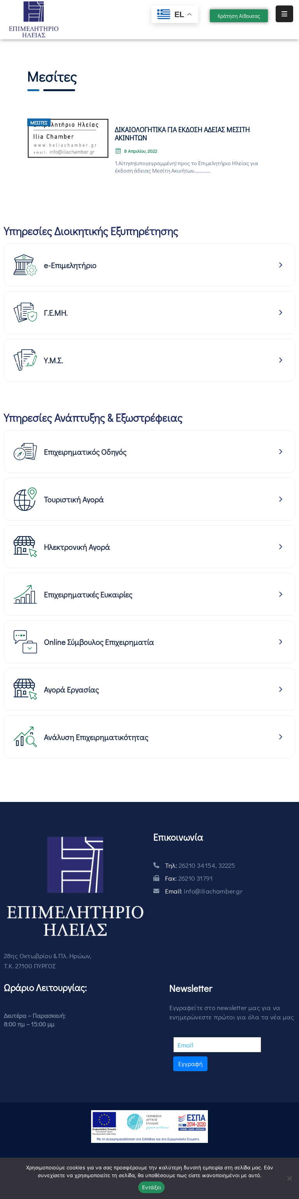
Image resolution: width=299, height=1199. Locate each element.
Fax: (189, 878)
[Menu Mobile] (284, 13)
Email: (204, 890)
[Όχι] (289, 1178)
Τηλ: (200, 865)
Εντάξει (151, 1187)
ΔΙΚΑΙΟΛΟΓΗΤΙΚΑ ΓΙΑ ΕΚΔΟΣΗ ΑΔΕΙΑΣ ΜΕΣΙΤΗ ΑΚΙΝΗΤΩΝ (182, 133)
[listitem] (149, 265)
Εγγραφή (190, 1063)
